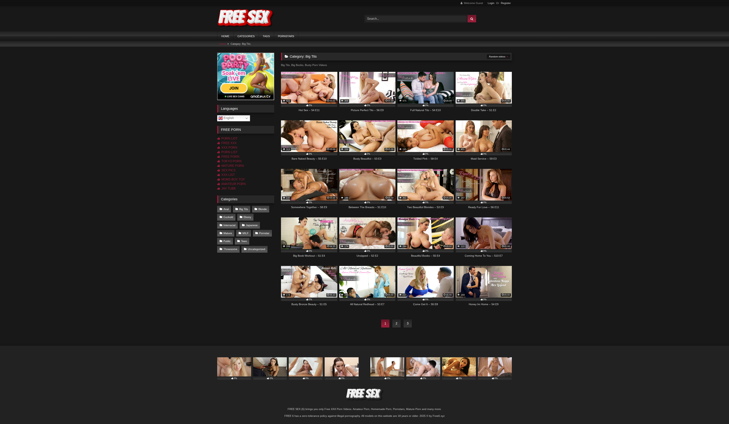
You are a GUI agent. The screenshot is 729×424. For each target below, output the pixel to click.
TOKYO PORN (231, 161)
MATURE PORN (232, 165)
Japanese (252, 225)
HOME (225, 36)
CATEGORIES (246, 36)
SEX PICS (228, 170)
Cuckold (228, 217)
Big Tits (243, 209)
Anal (226, 209)
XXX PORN (229, 147)
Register (506, 3)
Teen (244, 241)
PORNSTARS (286, 36)
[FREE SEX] (245, 18)
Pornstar (264, 233)
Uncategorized (256, 249)
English (228, 118)
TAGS (266, 36)
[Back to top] (717, 412)
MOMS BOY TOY (233, 179)
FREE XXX (229, 143)
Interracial (229, 225)
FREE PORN (230, 156)
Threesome (230, 249)
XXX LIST (228, 174)
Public (227, 241)
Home (222, 43)
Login (491, 3)
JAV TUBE (228, 188)
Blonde (262, 209)
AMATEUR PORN (233, 184)
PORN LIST (229, 138)
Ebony (247, 217)
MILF (245, 233)
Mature (227, 233)
